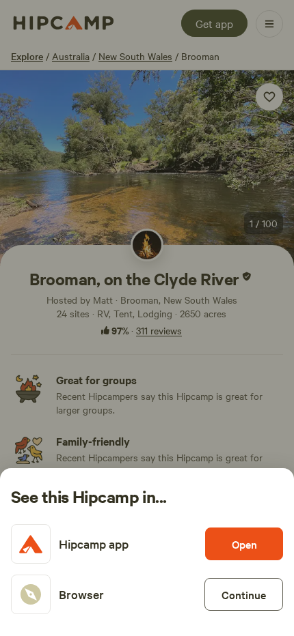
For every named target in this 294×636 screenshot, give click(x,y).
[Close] (147, 318)
